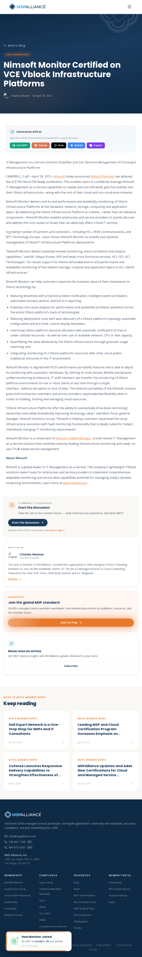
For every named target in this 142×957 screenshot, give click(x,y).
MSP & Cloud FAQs (84, 908)
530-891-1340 (20, 842)
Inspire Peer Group (15, 889)
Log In (112, 902)
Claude (42, 145)
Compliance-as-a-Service (53, 926)
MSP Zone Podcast (84, 895)
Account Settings (118, 895)
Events (78, 928)
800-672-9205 (20, 847)
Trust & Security (124, 945)
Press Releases (83, 915)
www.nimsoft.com (75, 483)
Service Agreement (82, 945)
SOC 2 (42, 900)
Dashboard (115, 882)
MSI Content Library (120, 889)
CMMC (42, 920)
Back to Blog (16, 45)
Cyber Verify (46, 882)
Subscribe (71, 666)
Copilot (97, 145)
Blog (76, 882)
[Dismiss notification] (66, 935)
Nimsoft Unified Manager (73, 438)
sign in (61, 530)
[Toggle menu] (129, 6)
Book (77, 889)
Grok (61, 145)
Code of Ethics (103, 945)
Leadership (10, 902)
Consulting (10, 908)
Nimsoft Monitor (102, 176)
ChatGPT (22, 145)
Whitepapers (81, 921)
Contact (93, 949)
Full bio (13, 579)
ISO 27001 (44, 913)
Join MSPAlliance (13, 882)
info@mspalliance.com (22, 836)
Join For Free (68, 622)
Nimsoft (59, 176)
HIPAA (42, 907)
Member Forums (13, 915)
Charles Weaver (20, 95)
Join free (49, 530)
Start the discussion (25, 522)
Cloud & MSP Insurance (17, 895)
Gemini (78, 145)
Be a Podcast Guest (85, 902)
